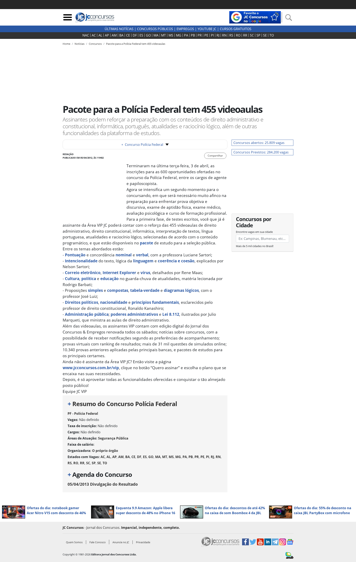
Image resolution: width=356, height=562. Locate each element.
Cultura (72, 278)
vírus (145, 272)
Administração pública (87, 314)
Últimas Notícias (119, 29)
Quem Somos (74, 542)
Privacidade (143, 542)
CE (128, 35)
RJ (218, 35)
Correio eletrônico (83, 272)
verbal (142, 255)
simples (95, 290)
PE (206, 35)
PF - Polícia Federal (83, 413)
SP (258, 35)
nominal (124, 255)
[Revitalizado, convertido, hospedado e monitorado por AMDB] (289, 555)
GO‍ (148, 35)
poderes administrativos (134, 314)
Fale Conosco (97, 542)
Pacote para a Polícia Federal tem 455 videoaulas (135, 44)
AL (100, 35)
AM (114, 35)
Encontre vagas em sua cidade (254, 232)
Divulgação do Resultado (103, 484)
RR (245, 35)
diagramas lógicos (181, 290)
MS (171, 35)
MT (163, 35)
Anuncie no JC (120, 542)
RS (231, 35)
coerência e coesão (176, 261)
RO (238, 35)
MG (178, 35)
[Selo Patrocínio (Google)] (255, 17)
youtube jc (207, 29)
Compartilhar (215, 155)
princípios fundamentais (155, 302)
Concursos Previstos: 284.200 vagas (261, 152)
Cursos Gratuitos (235, 29)
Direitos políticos (81, 302)
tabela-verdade (144, 290)
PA (186, 35)
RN (224, 35)
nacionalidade (113, 302)
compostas (117, 290)
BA (121, 35)
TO (271, 35)
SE (265, 35)
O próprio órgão (105, 450)
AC (94, 35)
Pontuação (75, 255)
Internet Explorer (119, 272)
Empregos (185, 29)
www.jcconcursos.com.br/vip (91, 367)
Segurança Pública (113, 438)
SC (252, 35)
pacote (146, 243)
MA (155, 35)
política (88, 278)
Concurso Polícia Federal (142, 144)
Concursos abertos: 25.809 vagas (259, 142)
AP (107, 35)
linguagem (143, 261)
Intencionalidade (81, 261)
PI (212, 35)
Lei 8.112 (170, 314)
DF (135, 35)
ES (141, 35)
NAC (85, 35)
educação (109, 278)
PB (193, 35)
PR (200, 35)
